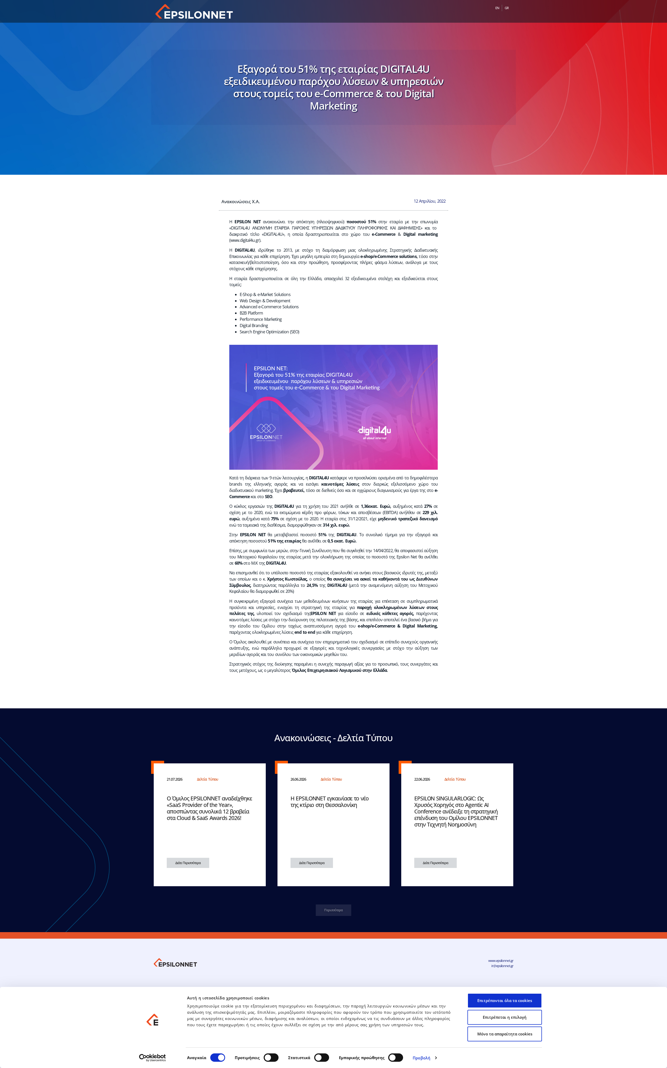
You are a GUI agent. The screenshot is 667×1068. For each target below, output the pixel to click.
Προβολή (421, 1057)
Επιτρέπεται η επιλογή (505, 1017)
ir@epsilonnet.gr (502, 965)
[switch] (271, 1057)
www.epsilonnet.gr (500, 960)
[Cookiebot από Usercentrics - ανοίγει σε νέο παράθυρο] (152, 1058)
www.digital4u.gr (244, 240)
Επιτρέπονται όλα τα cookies (504, 1000)
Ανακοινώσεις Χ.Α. (240, 201)
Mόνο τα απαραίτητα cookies (504, 1033)
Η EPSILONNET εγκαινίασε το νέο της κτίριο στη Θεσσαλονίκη (330, 801)
